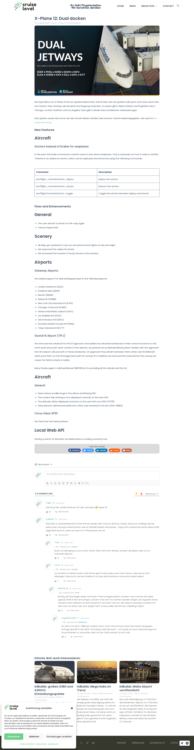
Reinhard (83, 622)
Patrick (52, 697)
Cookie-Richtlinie (27, 744)
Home (120, 6)
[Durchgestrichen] (59, 483)
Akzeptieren (13, 736)
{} (83, 483)
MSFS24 (59, 697)
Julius (53, 23)
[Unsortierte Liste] (67, 483)
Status (174, 743)
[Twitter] (87, 743)
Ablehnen (34, 736)
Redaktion (147, 6)
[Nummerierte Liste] (63, 483)
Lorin (77, 592)
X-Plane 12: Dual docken (60, 18)
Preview (109, 693)
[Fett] (47, 483)
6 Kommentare (74, 23)
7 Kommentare (83, 696)
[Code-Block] (75, 483)
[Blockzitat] (71, 483)
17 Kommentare (41, 700)
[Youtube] (93, 743)
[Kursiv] (51, 483)
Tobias (94, 693)
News (132, 6)
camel (74, 546)
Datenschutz (41, 744)
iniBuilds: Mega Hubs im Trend (94, 688)
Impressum (53, 744)
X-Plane (61, 23)
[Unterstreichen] (55, 483)
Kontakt (168, 6)
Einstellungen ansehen (59, 736)
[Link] (79, 483)
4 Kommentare (125, 696)
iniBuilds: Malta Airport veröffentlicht (135, 688)
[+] (86, 483)
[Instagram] (81, 743)
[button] (71, 708)
